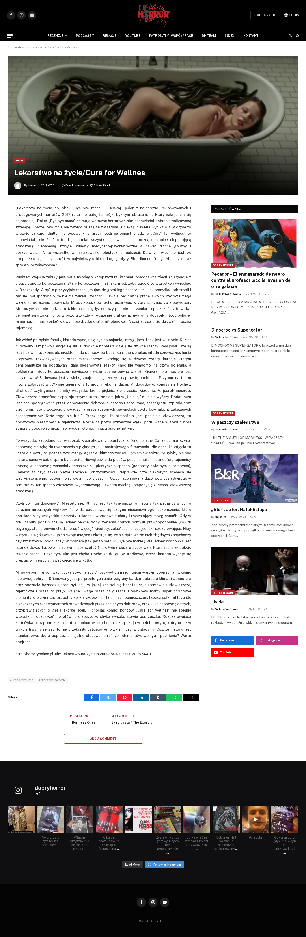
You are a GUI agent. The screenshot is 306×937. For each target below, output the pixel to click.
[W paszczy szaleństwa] (254, 391)
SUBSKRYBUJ (265, 15)
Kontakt (251, 35)
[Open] (21, 819)
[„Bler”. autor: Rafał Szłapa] (254, 478)
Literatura (221, 500)
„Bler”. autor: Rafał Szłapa (239, 509)
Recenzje (55, 35)
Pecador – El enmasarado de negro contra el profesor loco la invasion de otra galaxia (251, 280)
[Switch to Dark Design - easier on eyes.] (290, 35)
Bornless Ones (83, 722)
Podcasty (85, 35)
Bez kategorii (223, 265)
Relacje (109, 35)
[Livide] (254, 571)
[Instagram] (32, 830)
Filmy (20, 160)
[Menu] (10, 36)
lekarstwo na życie (52, 680)
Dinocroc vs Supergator (236, 330)
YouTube (132, 35)
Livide (217, 602)
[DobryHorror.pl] (153, 15)
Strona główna (17, 47)
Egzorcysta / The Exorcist (132, 722)
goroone (220, 516)
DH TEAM (209, 35)
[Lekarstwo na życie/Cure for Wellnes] (153, 125)
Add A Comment (103, 738)
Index (229, 35)
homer (32, 185)
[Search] (297, 36)
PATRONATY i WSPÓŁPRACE (171, 35)
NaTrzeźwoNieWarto (228, 293)
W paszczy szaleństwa (235, 422)
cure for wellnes (22, 680)
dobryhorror (21, 809)
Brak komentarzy (76, 185)
